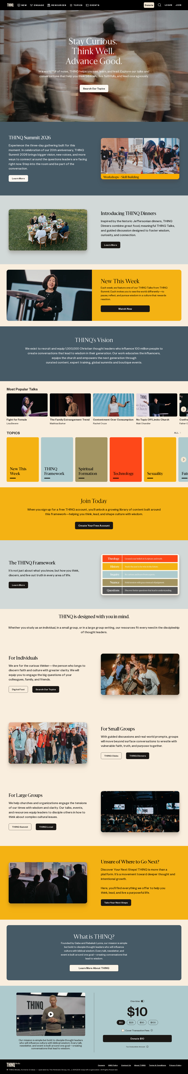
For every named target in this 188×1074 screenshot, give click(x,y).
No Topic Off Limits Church (152, 419)
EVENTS (95, 5)
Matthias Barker (58, 423)
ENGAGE (39, 5)
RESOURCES (58, 5)
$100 (153, 1022)
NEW (24, 5)
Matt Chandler (143, 423)
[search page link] (159, 5)
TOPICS (78, 5)
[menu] (67, 5)
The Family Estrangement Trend (70, 419)
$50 (142, 1022)
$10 (121, 1022)
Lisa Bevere (12, 423)
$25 (131, 1022)
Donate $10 (137, 1038)
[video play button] (50, 1014)
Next (183, 409)
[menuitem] (22, 5)
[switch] (142, 1001)
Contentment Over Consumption (113, 419)
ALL (176, 432)
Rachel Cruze (100, 423)
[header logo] (11, 5)
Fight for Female (17, 419)
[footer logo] (13, 1065)
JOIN (178, 5)
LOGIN (168, 5)
